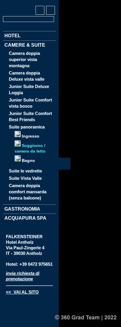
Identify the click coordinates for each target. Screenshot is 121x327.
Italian (29, 3)
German (7, 3)
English (18, 3)
